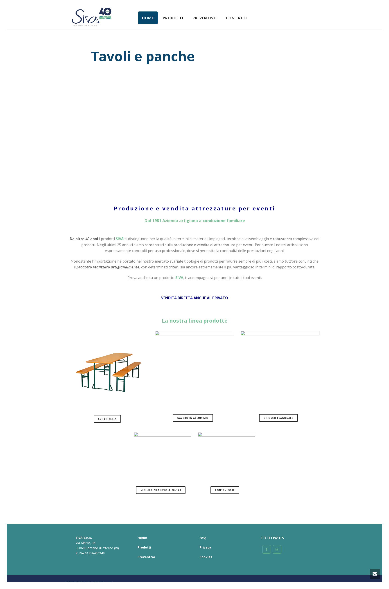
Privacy (205, 547)
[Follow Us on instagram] (277, 549)
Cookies (205, 557)
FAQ (202, 537)
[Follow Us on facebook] (266, 549)
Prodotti (173, 18)
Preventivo (204, 18)
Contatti (236, 18)
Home (148, 18)
